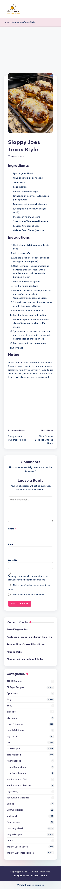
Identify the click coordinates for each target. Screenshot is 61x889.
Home (6, 22)
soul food (12, 816)
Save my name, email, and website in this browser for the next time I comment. (28, 578)
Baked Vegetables (17, 629)
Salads (10, 803)
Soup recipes (13, 822)
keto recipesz (14, 754)
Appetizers (13, 693)
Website (13, 560)
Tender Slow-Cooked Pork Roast (26, 644)
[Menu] (55, 9)
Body (9, 705)
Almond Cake (14, 651)
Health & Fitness (15, 730)
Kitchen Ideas (14, 760)
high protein (13, 736)
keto (9, 742)
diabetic (11, 711)
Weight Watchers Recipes (20, 852)
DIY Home (12, 717)
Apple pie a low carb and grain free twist (30, 636)
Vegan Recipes (14, 834)
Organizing (12, 791)
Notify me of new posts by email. (29, 594)
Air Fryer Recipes (15, 687)
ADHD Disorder (14, 681)
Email (12, 544)
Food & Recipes (15, 724)
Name (12, 528)
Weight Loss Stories (17, 846)
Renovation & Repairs (18, 797)
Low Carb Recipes (16, 773)
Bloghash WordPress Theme (30, 875)
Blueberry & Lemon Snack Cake (25, 659)
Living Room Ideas (16, 766)
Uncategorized (15, 828)
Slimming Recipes (16, 809)
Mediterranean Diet (17, 779)
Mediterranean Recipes (19, 785)
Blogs (10, 699)
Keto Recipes (13, 748)
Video (10, 840)
